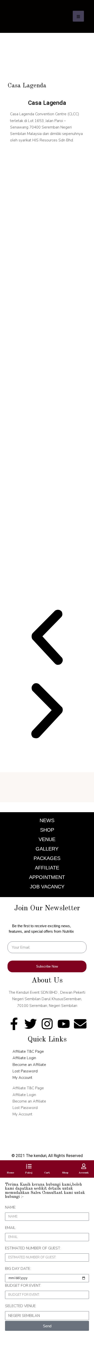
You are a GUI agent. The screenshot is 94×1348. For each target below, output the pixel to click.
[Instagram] (47, 1024)
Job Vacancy (47, 886)
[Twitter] (30, 1024)
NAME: (10, 1207)
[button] (47, 637)
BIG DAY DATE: (18, 1268)
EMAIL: (10, 1227)
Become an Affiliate (29, 1064)
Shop (65, 1172)
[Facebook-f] (14, 1024)
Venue (47, 839)
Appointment (47, 877)
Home (10, 1172)
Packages (47, 858)
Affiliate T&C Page (28, 1051)
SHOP (47, 830)
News (47, 820)
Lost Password (25, 1071)
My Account (22, 1077)
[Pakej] (29, 1166)
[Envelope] (80, 1024)
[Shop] (65, 1166)
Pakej (28, 1172)
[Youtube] (63, 1024)
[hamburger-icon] (78, 16)
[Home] (10, 1166)
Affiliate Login (24, 1057)
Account (83, 1172)
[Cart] (47, 1166)
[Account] (83, 1166)
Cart (47, 1172)
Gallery (47, 849)
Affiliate (47, 867)
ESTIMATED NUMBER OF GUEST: (33, 1248)
